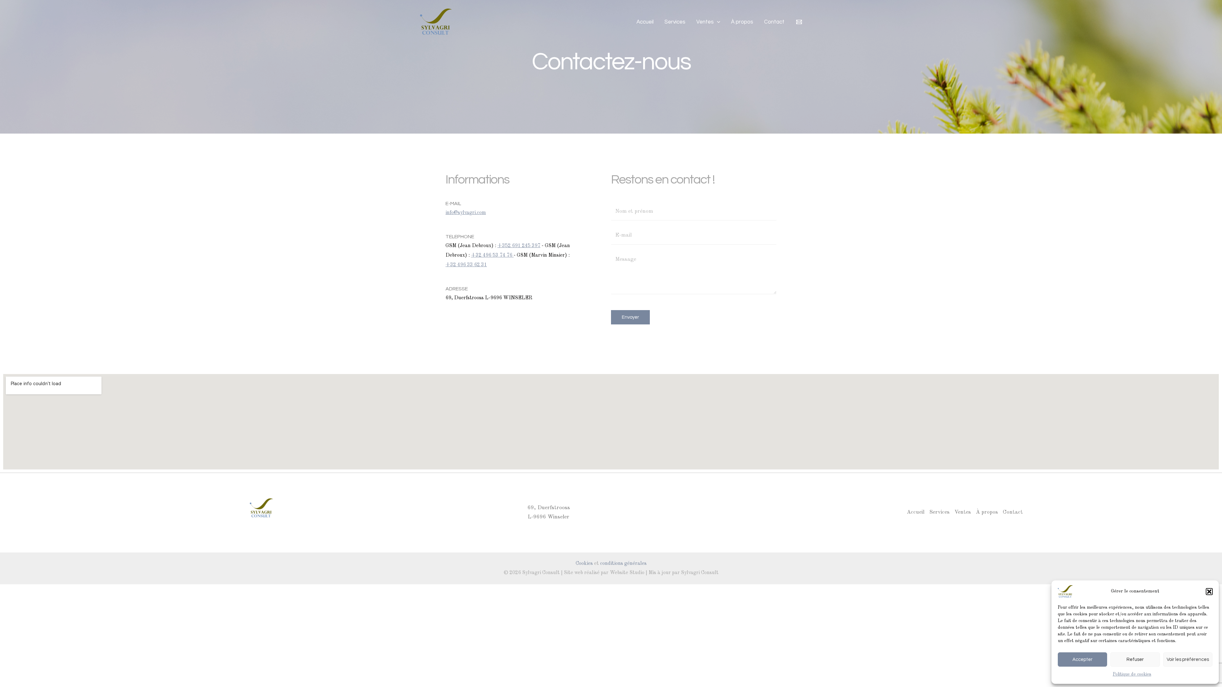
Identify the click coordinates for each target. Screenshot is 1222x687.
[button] (1209, 591)
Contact (774, 22)
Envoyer (630, 317)
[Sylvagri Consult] (1065, 591)
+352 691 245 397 (518, 245)
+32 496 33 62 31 (466, 264)
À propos (742, 22)
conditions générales (623, 563)
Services (674, 22)
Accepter (1082, 659)
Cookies (584, 563)
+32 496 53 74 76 (492, 255)
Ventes (705, 22)
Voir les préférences (1188, 659)
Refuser (1135, 659)
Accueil (645, 22)
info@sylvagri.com (466, 212)
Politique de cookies (1132, 674)
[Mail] (799, 22)
